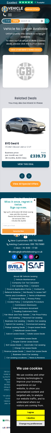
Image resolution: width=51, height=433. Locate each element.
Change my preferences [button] (30, 423)
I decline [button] (31, 418)
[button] (18, 204)
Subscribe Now (18, 231)
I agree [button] (30, 412)
